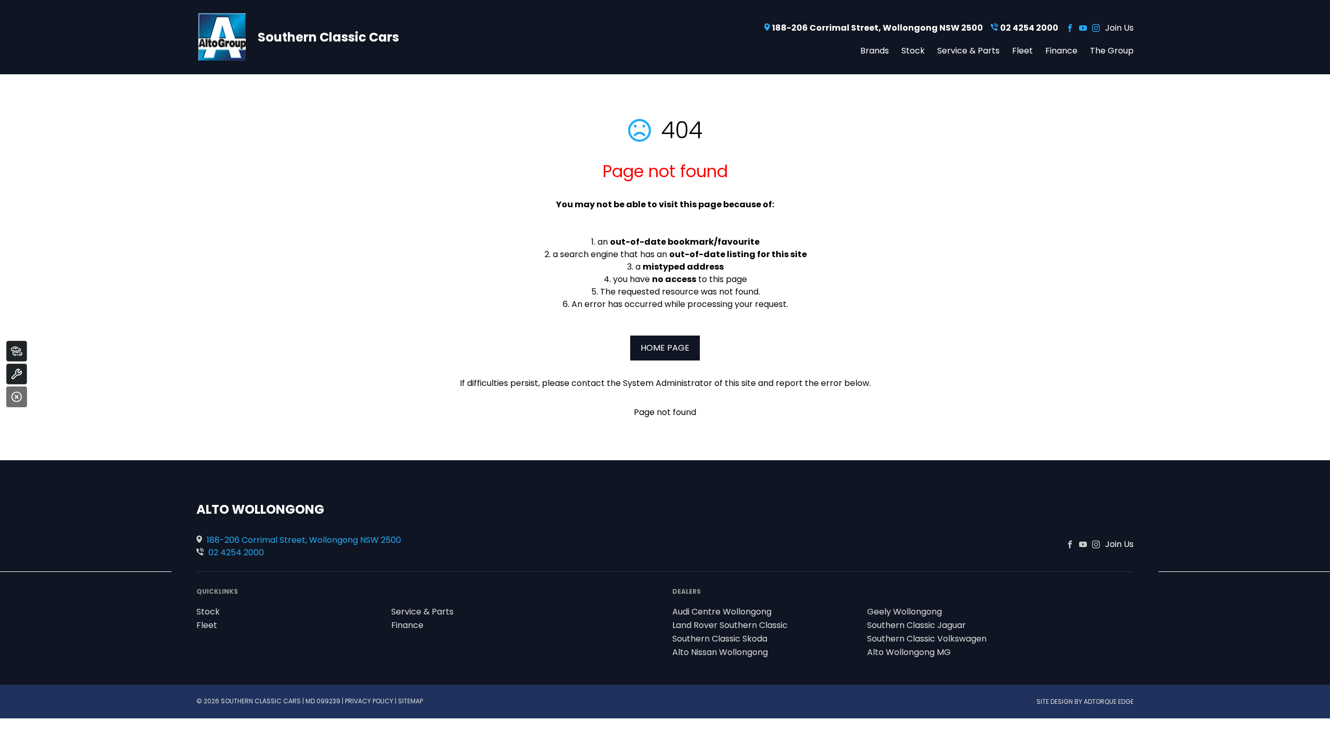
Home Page (665, 348)
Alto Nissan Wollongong (720, 652)
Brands (874, 50)
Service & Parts (968, 50)
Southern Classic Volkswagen (927, 639)
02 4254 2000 (1029, 28)
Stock (913, 50)
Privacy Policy (369, 701)
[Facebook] (1070, 28)
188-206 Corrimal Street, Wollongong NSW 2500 (877, 28)
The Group (1112, 50)
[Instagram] (1096, 28)
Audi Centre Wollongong (722, 612)
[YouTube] (1083, 28)
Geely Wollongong (904, 612)
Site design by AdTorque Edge (1085, 701)
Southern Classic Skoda (719, 639)
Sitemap (410, 701)
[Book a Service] (16, 374)
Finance (1061, 50)
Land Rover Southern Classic (730, 625)
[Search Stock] (16, 351)
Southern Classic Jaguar (916, 625)
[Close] (16, 396)
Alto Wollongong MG (909, 652)
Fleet (1022, 50)
